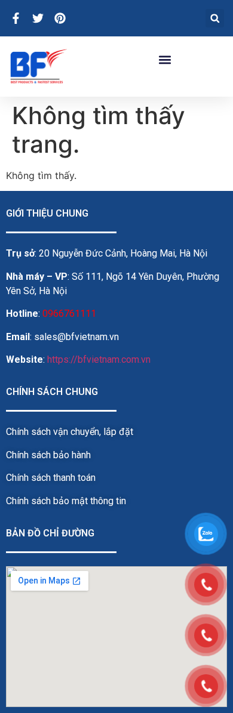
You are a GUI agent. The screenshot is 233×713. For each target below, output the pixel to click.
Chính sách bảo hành (48, 455)
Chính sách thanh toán (51, 477)
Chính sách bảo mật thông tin (66, 501)
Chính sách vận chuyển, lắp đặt (69, 431)
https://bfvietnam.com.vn (99, 359)
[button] (215, 18)
